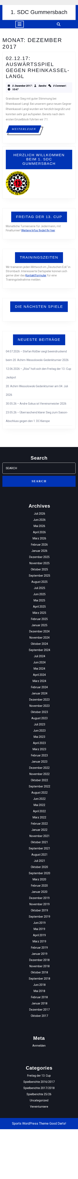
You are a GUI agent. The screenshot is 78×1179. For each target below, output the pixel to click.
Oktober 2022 (39, 780)
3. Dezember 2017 (21, 85)
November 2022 (39, 774)
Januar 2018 (39, 1003)
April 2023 (39, 743)
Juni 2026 (39, 519)
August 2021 (39, 854)
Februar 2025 (39, 619)
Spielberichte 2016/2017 (39, 1081)
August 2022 (39, 792)
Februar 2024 (39, 687)
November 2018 (39, 966)
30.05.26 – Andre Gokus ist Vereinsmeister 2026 (36, 403)
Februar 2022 (39, 823)
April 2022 (39, 811)
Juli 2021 (39, 860)
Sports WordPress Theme (30, 1123)
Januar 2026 (39, 550)
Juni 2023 (39, 730)
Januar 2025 (39, 625)
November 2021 (39, 836)
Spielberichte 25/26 (39, 1094)
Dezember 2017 (39, 1009)
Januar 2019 (39, 953)
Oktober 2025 (39, 569)
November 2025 (39, 563)
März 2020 (39, 879)
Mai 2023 (39, 736)
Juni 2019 (39, 922)
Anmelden (39, 1045)
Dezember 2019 (39, 898)
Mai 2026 (39, 526)
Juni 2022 (39, 798)
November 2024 (39, 637)
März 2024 (39, 681)
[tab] (19, 24)
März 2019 (39, 941)
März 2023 (39, 749)
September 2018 (39, 978)
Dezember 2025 (39, 557)
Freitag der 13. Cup (39, 1075)
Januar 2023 (39, 761)
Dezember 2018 (39, 960)
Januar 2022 (39, 829)
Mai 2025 (39, 600)
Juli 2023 (39, 724)
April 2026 (39, 532)
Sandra (42, 85)
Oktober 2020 (39, 867)
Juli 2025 (39, 588)
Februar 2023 (39, 755)
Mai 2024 (39, 668)
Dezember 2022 (39, 767)
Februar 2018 (39, 997)
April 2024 (39, 674)
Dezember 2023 (39, 699)
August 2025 (39, 581)
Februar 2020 (39, 885)
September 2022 (39, 786)
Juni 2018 (39, 984)
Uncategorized (39, 1100)
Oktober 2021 (39, 842)
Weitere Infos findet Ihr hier (38, 230)
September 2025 (39, 575)
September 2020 (39, 873)
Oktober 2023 (39, 712)
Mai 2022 (39, 805)
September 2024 (39, 650)
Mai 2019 (39, 929)
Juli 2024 (39, 656)
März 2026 (39, 538)
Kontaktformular (35, 275)
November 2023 (39, 705)
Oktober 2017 (39, 1015)
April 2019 (39, 935)
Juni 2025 (39, 594)
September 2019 (39, 916)
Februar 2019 (39, 947)
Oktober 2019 (39, 910)
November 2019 (39, 904)
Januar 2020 (39, 891)
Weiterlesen (26, 129)
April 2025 (39, 606)
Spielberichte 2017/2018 (39, 1088)
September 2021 (39, 848)
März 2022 (39, 817)
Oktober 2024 (39, 643)
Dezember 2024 (39, 631)
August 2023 (39, 718)
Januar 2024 (39, 693)
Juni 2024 (39, 662)
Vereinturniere (39, 1106)
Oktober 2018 (39, 972)
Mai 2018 (39, 991)
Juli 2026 (39, 513)
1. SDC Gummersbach (39, 12)
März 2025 (39, 612)
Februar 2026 (39, 544)
